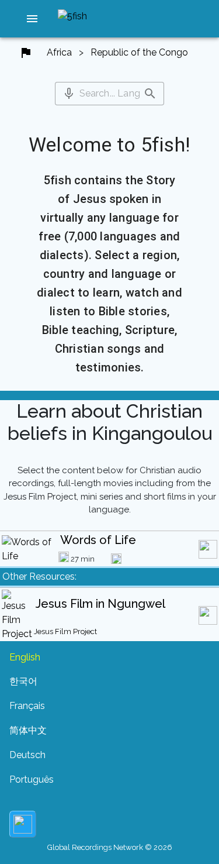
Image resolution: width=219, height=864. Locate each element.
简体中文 (28, 730)
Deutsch (27, 754)
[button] (32, 18)
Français (27, 705)
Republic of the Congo (139, 52)
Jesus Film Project (65, 631)
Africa (59, 52)
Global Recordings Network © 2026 (109, 847)
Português (31, 779)
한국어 (23, 681)
